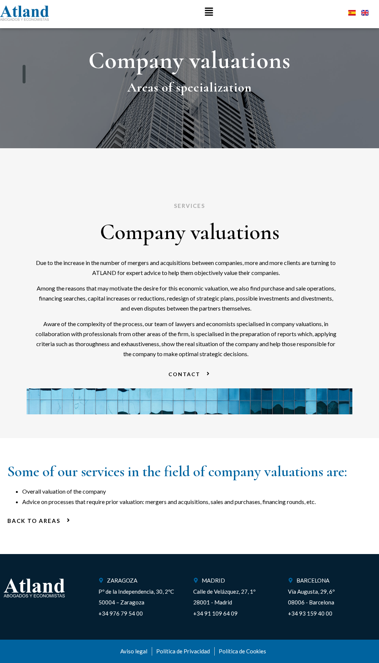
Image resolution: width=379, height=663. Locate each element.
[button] (209, 12)
